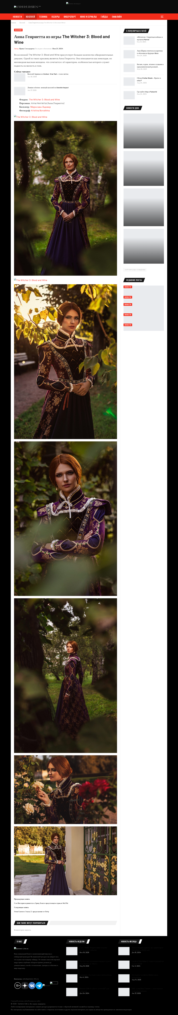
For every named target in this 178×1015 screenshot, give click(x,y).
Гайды (104, 16)
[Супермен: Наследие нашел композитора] (71, 978)
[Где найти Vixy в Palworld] (129, 95)
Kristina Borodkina (40, 110)
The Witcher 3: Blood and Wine (44, 99)
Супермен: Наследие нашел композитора (96, 975)
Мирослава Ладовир (40, 106)
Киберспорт (70, 16)
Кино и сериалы (88, 16)
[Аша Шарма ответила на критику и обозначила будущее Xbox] (129, 54)
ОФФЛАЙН (117, 16)
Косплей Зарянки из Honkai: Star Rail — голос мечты (47, 74)
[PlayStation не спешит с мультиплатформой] (143, 168)
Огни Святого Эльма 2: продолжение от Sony (31, 911)
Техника (43, 16)
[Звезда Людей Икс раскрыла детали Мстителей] (143, 131)
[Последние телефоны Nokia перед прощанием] (124, 978)
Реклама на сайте (34, 1001)
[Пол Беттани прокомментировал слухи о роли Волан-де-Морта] (71, 965)
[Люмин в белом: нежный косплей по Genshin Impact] (19, 91)
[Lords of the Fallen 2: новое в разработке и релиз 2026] (124, 965)
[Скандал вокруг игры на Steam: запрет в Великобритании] (143, 207)
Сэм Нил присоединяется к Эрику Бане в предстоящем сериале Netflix (41, 903)
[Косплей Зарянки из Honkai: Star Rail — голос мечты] (19, 77)
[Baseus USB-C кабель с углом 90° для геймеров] (71, 992)
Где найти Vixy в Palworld (147, 92)
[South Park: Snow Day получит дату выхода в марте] (143, 246)
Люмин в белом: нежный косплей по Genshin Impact (48, 87)
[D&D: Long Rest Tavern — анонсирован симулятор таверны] (124, 992)
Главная (14, 1001)
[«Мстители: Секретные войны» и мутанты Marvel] (129, 40)
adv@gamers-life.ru (31, 979)
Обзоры (55, 16)
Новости (17, 16)
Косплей (30, 16)
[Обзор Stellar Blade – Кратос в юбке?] (129, 81)
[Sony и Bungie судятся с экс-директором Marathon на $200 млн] (124, 951)
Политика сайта (22, 1001)
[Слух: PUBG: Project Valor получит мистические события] (71, 951)
